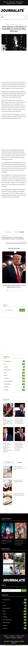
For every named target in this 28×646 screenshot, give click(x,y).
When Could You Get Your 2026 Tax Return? (19, 494)
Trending (14, 378)
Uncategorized (14, 361)
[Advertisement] (14, 67)
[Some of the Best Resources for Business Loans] (7, 472)
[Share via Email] (22, 232)
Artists (7, 24)
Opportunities (14, 384)
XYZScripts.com (20, 645)
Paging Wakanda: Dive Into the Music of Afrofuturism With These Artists (20, 542)
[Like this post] (16, 232)
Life (17, 24)
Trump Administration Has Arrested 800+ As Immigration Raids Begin (8, 421)
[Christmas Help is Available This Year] (7, 485)
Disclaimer (19, 3)
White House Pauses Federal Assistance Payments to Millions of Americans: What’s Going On (7, 447)
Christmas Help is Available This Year (18, 480)
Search (22, 310)
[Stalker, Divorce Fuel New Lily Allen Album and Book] (7, 531)
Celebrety (14, 387)
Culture (14, 367)
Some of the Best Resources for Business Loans (19, 468)
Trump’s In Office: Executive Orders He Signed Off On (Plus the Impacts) (19, 421)
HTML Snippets (8, 645)
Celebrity (12, 24)
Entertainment (14, 369)
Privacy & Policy (19, 1)
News (21, 24)
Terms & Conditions (10, 3)
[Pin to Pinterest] (21, 232)
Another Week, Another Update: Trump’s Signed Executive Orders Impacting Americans (19, 446)
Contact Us (12, 1)
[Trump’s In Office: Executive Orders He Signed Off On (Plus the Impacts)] (20, 410)
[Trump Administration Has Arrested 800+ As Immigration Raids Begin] (8, 410)
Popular (19, 462)
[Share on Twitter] (19, 232)
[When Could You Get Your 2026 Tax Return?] (7, 499)
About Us (6, 1)
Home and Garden (14, 381)
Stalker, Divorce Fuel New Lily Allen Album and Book (6, 542)
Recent (8, 462)
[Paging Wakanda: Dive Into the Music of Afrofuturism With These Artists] (21, 531)
